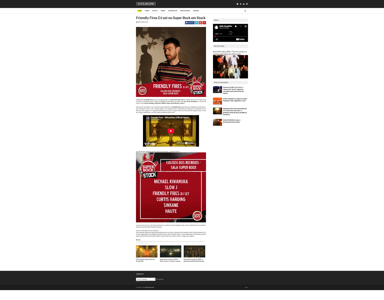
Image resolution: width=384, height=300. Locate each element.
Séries (163, 10)
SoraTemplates (149, 287)
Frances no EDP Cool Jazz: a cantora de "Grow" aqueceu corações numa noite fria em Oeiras (233, 90)
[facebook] (237, 4)
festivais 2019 (146, 241)
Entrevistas (172, 10)
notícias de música (180, 241)
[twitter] (241, 4)
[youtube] (244, 4)
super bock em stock (193, 241)
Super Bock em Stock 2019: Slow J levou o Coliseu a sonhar (170, 260)
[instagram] (247, 4)
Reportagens (185, 10)
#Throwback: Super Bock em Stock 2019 (145, 260)
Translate (143, 282)
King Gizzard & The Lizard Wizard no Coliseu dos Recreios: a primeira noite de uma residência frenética (235, 112)
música (164, 241)
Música (155, 10)
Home (140, 10)
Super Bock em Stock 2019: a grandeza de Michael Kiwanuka (194, 260)
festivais (138, 241)
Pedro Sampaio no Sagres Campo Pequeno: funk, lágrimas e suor (235, 100)
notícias (170, 241)
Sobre (147, 10)
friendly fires (156, 241)
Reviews (196, 10)
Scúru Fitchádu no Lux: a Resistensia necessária (231, 121)
